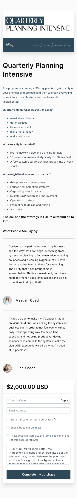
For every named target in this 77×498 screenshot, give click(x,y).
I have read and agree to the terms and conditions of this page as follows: (40, 437)
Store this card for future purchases (34, 419)
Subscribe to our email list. (26, 427)
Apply (64, 400)
